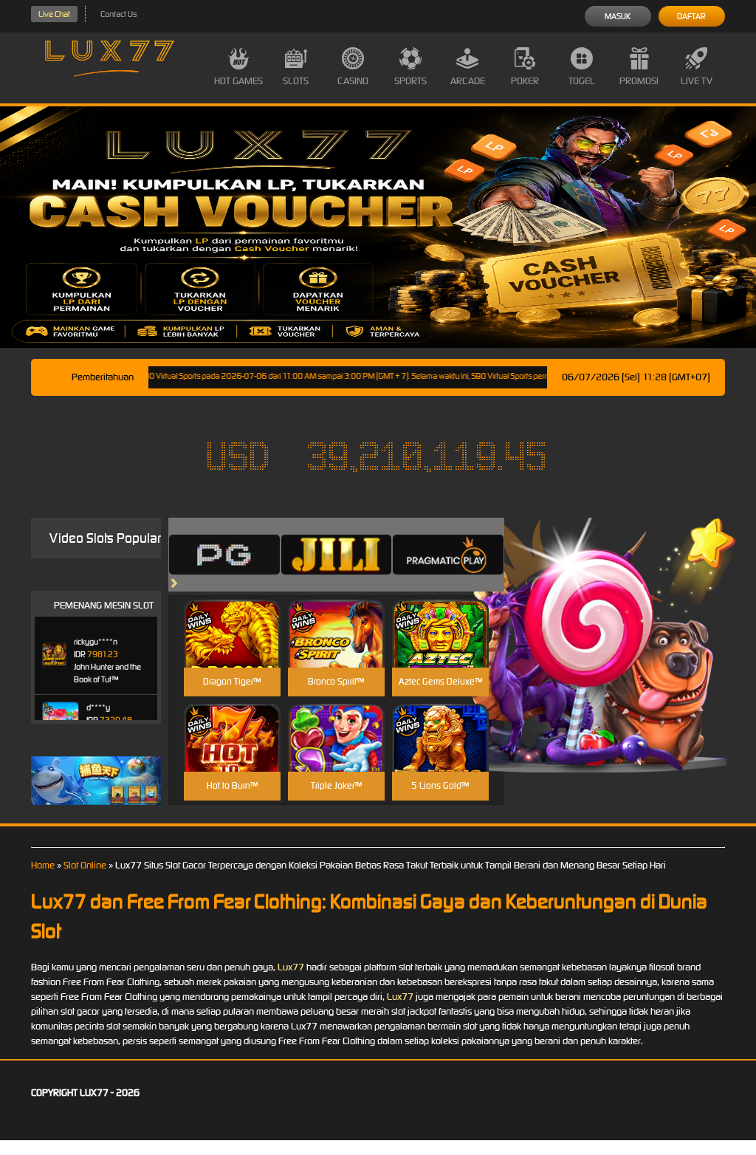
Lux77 (291, 967)
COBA (232, 616)
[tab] (224, 555)
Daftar (691, 16)
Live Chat (54, 14)
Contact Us (118, 14)
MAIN (232, 649)
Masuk (617, 16)
